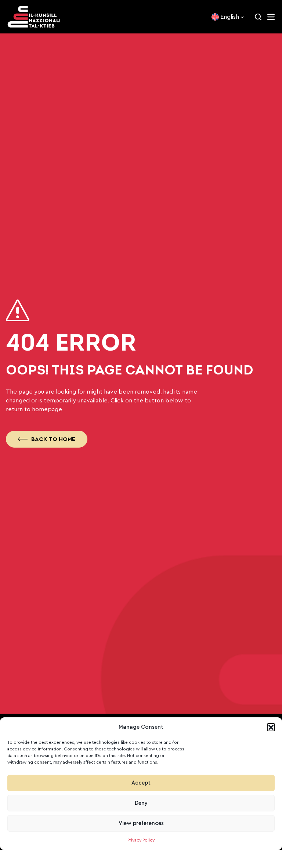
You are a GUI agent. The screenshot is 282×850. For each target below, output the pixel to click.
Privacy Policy (141, 840)
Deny (141, 803)
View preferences (141, 823)
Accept (141, 783)
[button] (271, 727)
